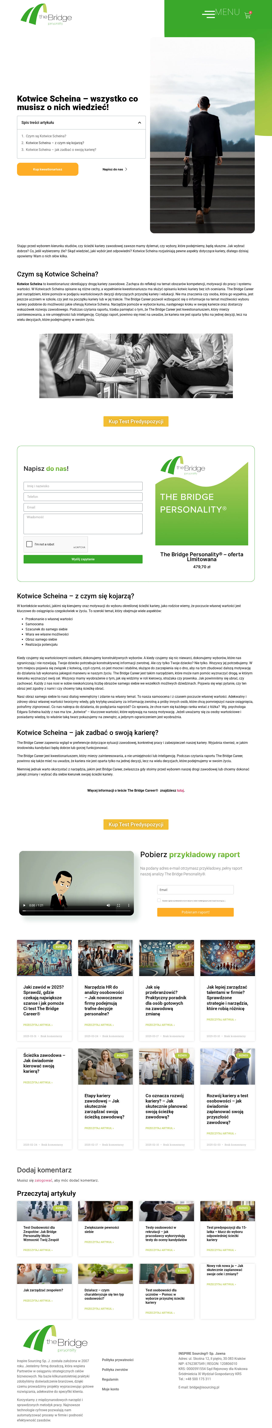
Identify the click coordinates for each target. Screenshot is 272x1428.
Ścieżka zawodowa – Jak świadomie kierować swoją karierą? (44, 1063)
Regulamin (110, 1379)
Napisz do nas (113, 169)
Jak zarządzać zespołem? (43, 1290)
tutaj (180, 790)
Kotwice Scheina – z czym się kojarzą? (55, 143)
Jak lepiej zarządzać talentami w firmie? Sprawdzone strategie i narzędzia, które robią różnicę (227, 998)
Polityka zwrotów (115, 1370)
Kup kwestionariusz (47, 169)
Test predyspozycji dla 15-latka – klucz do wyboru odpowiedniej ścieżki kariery (227, 1234)
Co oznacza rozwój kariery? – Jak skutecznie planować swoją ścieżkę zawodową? (166, 1106)
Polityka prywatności (117, 1360)
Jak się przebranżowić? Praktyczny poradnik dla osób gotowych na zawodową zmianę (166, 1000)
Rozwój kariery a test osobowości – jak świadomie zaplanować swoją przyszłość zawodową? (227, 1109)
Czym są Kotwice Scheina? (46, 136)
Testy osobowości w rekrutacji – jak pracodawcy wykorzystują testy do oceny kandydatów (166, 1234)
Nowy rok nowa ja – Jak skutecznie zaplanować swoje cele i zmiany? (225, 1270)
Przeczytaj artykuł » (38, 1250)
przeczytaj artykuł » (38, 1024)
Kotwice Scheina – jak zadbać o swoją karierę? (61, 150)
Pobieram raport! (196, 912)
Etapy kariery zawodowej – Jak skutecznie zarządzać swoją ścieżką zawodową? (104, 1106)
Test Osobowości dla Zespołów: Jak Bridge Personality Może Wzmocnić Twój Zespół (41, 1234)
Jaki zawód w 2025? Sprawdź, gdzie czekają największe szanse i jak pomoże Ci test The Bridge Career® (43, 1000)
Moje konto (110, 1389)
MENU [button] (227, 12)
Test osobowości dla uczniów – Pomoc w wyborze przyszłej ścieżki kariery (165, 1296)
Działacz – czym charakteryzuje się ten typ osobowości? (104, 1294)
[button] (139, 122)
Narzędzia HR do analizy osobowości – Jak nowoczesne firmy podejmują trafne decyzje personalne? (104, 1000)
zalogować (43, 1180)
